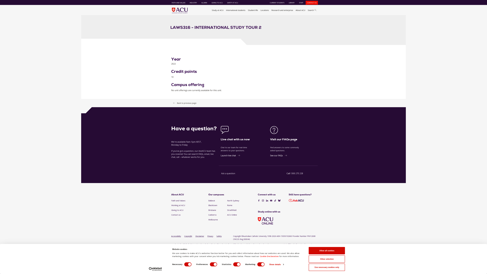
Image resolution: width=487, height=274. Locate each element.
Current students (277, 3)
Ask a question (228, 173)
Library (292, 3)
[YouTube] (271, 200)
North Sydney (233, 200)
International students (235, 10)
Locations (264, 10)
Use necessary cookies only (327, 267)
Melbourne (213, 219)
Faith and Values (178, 3)
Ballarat (211, 200)
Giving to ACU (217, 3)
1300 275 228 (297, 173)
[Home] (179, 10)
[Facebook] (259, 200)
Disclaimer (199, 236)
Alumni (204, 3)
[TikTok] (275, 200)
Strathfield (231, 210)
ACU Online (232, 214)
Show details (275, 264)
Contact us (312, 3)
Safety (219, 236)
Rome (229, 205)
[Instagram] (263, 200)
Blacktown (212, 205)
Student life (253, 10)
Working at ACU (178, 205)
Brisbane (212, 210)
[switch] (213, 264)
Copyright (188, 236)
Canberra (212, 214)
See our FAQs (276, 155)
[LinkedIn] (267, 200)
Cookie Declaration (269, 256)
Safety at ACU (232, 3)
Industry (193, 3)
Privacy (210, 236)
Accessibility (176, 236)
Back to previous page (186, 103)
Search (311, 10)
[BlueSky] (279, 200)
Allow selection (327, 259)
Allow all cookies (326, 251)
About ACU (300, 10)
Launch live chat (228, 155)
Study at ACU (217, 10)
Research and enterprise (282, 10)
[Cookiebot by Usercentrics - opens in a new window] (155, 269)
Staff (301, 3)
